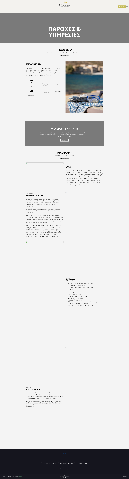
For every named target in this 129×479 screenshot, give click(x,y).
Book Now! (121, 6)
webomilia (20, 476)
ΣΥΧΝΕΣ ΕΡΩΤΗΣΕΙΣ (123, 476)
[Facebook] (62, 468)
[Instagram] (67, 468)
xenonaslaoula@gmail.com (66, 463)
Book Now (64, 140)
